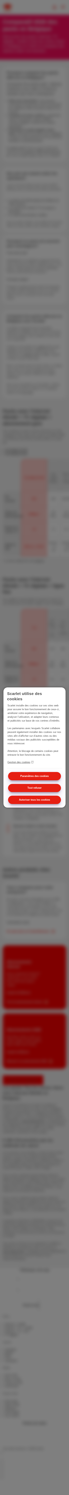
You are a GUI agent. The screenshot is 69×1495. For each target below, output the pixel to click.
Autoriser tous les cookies (34, 799)
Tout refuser (34, 788)
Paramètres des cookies (34, 776)
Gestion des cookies (18, 762)
